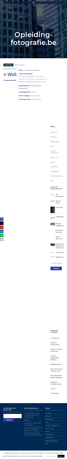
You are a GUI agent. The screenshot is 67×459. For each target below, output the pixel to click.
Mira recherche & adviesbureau (57, 370)
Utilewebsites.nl (56, 364)
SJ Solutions (55, 338)
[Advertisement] (59, 95)
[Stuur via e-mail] (1, 235)
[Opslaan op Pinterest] (1, 227)
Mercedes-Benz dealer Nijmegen (57, 376)
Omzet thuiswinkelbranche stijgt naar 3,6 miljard (33, 429)
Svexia (53, 389)
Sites (52, 181)
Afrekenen (54, 132)
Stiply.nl (26, 420)
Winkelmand (55, 167)
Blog (52, 146)
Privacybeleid (55, 171)
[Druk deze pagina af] (1, 239)
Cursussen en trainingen (32, 70)
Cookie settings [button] (50, 456)
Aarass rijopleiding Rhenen (55, 358)
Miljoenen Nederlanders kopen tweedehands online (33, 434)
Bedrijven (54, 137)
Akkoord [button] (61, 456)
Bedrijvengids (55, 141)
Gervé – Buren (58, 202)
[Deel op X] (1, 223)
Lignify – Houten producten (56, 350)
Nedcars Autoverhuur (55, 344)
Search (56, 268)
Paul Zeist (59, 207)
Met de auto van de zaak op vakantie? (32, 424)
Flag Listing (8, 65)
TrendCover (55, 393)
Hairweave (59, 257)
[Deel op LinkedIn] (1, 231)
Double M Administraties (56, 383)
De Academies (60, 195)
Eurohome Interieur (59, 231)
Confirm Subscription (55, 152)
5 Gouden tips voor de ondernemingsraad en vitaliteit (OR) (31, 415)
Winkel (53, 162)
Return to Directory (19, 65)
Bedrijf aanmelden (57, 176)
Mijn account (55, 157)
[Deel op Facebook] (1, 219)
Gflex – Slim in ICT (59, 238)
